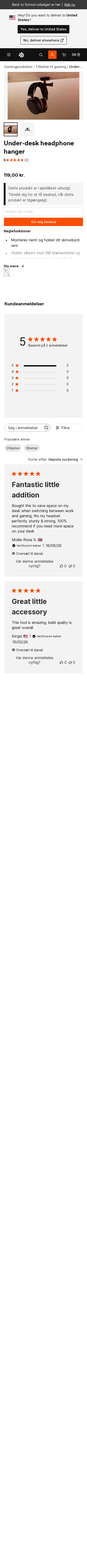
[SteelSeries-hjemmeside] (21, 54)
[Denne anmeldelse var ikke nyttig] (70, 566)
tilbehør (32, 448)
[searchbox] (23, 427)
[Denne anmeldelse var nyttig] (61, 566)
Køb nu (69, 4)
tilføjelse (12, 448)
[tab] (40, 54)
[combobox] (55, 459)
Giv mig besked (43, 222)
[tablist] (40, 54)
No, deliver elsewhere (41, 40)
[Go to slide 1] (11, 129)
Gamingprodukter (18, 67)
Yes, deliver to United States (43, 29)
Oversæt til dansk (29, 553)
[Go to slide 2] (27, 129)
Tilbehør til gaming (50, 67)
